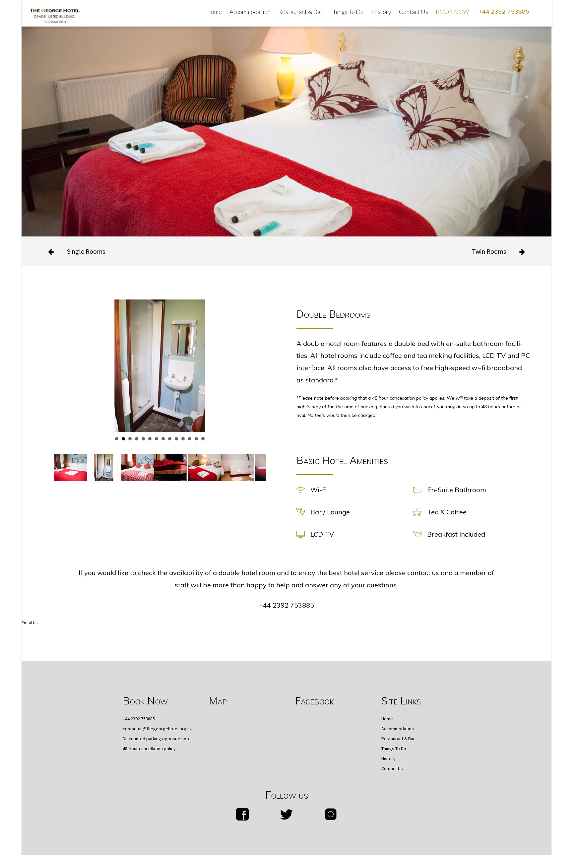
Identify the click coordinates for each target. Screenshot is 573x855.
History (381, 11)
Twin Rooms (489, 251)
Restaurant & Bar (300, 11)
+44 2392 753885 (503, 11)
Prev (62, 352)
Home (214, 11)
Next (257, 352)
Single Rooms (86, 251)
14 (203, 438)
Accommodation (250, 11)
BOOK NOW (452, 11)
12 (189, 438)
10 (176, 438)
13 (196, 438)
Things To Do (347, 11)
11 (183, 438)
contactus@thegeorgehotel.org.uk (157, 729)
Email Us (30, 622)
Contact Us (413, 11)
